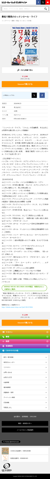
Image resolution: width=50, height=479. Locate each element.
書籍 (13, 20)
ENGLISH (33, 416)
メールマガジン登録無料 (25, 430)
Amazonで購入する (25, 84)
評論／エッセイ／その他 (23, 20)
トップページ (6, 20)
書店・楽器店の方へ (25, 423)
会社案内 (17, 416)
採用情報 (25, 416)
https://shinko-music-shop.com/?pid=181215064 (17, 307)
